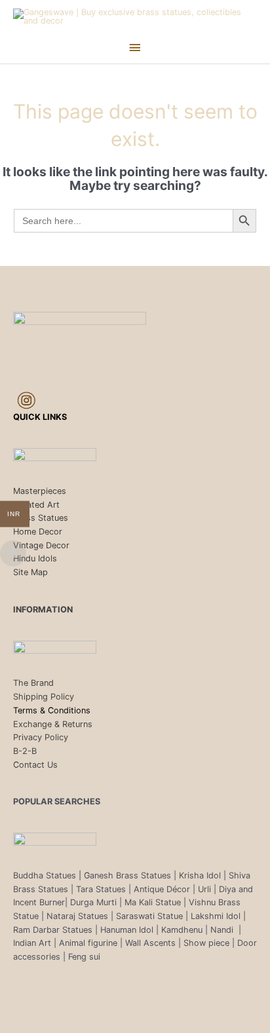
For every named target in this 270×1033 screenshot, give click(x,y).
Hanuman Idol (126, 930)
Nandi (223, 930)
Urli (204, 889)
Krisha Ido (199, 875)
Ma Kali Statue (153, 902)
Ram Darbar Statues (52, 930)
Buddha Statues (44, 875)
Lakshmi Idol (217, 916)
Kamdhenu (181, 930)
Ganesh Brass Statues (127, 875)
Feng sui (84, 957)
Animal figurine (89, 943)
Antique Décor (162, 889)
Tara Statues (101, 889)
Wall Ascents (150, 943)
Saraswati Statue (149, 916)
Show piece (206, 943)
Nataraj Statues (77, 916)
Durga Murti (93, 902)
